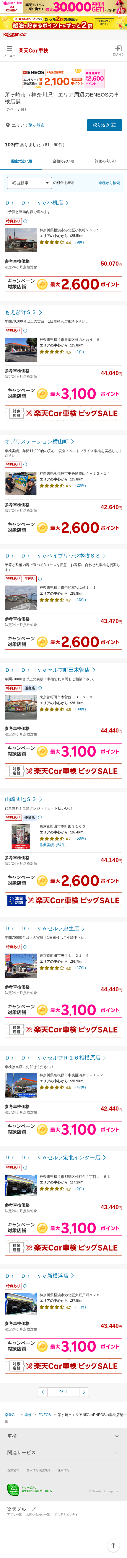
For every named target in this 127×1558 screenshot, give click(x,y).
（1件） (79, 352)
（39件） (80, 709)
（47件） (80, 1087)
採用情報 (63, 1470)
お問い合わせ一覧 (38, 1514)
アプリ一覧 (14, 1514)
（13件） (80, 600)
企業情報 (13, 1470)
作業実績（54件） (54, 845)
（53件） (80, 838)
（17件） (80, 968)
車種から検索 (109, 183)
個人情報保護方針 (38, 1470)
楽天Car (11, 1415)
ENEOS (44, 1415)
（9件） (79, 242)
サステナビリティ (66, 1514)
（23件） (80, 485)
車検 (28, 1415)
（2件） (79, 1189)
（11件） (80, 1307)
